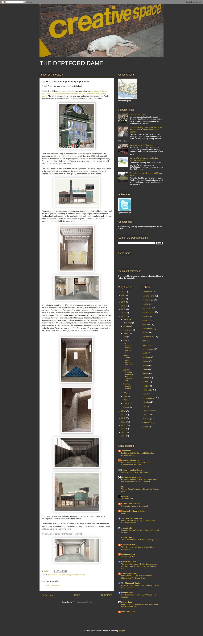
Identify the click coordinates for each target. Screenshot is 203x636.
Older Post (106, 595)
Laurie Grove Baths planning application (127, 361)
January (126, 407)
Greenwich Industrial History (133, 511)
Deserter (124, 496)
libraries (146, 374)
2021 (123, 295)
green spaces (148, 349)
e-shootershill (127, 528)
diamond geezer (128, 612)
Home (77, 595)
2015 (123, 316)
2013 (123, 415)
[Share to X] (60, 571)
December (127, 319)
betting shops (148, 300)
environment (147, 329)
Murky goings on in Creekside (141, 145)
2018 (123, 306)
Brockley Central (128, 554)
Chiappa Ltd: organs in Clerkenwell (134, 506)
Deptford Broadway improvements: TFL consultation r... (128, 375)
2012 (123, 418)
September (128, 330)
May (125, 393)
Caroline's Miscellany (130, 504)
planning (146, 378)
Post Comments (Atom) (82, 602)
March (126, 400)
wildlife (145, 427)
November (127, 323)
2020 (123, 299)
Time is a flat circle (128, 557)
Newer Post (47, 595)
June (125, 340)
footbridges (147, 345)
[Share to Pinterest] (65, 571)
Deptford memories (137, 114)
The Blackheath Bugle (130, 583)
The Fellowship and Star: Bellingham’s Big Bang (139, 540)
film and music (148, 337)
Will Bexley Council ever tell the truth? (135, 472)
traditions (146, 414)
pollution (146, 386)
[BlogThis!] (58, 571)
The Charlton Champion (131, 518)
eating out (146, 320)
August (126, 333)
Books (123, 513)
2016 (123, 313)
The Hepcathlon (127, 499)
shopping (146, 402)
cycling (145, 316)
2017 (123, 309)
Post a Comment (52, 586)
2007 (123, 436)
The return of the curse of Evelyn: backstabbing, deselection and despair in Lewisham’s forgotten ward (139, 566)
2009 (123, 429)
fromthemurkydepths (130, 460)
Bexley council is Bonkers (132, 470)
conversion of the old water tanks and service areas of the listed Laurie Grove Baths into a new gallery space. (74, 93)
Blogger (122, 631)
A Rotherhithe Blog (129, 574)
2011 (123, 422)
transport (146, 419)
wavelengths (147, 423)
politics (145, 382)
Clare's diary (126, 602)
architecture (52, 575)
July (125, 337)
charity (145, 304)
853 (122, 487)
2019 (123, 302)
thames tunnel (148, 410)
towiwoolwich (127, 593)
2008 (123, 432)
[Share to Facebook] (63, 571)
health (145, 353)
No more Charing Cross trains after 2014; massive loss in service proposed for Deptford (146, 130)
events (145, 333)
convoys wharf (148, 312)
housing (146, 365)
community (147, 308)
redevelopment (148, 398)
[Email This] (55, 571)
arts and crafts (64, 575)
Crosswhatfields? (128, 545)
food (144, 341)
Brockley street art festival (127, 386)
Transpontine (126, 451)
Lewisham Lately (128, 562)
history (82, 575)
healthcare (147, 357)
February (127, 403)
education (75, 575)
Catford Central (127, 537)
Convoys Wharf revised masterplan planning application (144, 159)
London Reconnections (131, 477)
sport (145, 406)
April (125, 396)
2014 (123, 411)
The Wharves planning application (127, 347)
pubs (144, 394)
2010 (123, 425)
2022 (123, 292)
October (126, 326)
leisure (145, 370)
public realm (147, 390)
